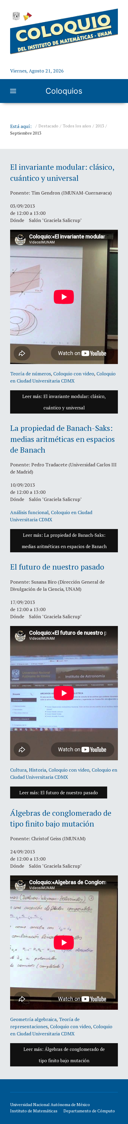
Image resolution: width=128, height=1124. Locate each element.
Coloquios (64, 90)
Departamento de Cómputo (89, 1111)
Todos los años (77, 126)
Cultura (18, 770)
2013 (100, 126)
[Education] (64, 31)
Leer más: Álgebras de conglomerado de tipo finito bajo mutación (64, 1054)
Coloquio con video (73, 373)
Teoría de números (30, 373)
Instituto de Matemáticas (33, 1111)
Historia (37, 770)
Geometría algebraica (33, 1019)
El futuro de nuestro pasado (57, 567)
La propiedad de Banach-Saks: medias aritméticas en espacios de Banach (62, 439)
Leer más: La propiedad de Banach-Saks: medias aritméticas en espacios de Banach (64, 540)
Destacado (48, 126)
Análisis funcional (29, 512)
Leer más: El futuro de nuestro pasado (58, 792)
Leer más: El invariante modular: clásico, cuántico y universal (64, 402)
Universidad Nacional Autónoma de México (50, 1104)
